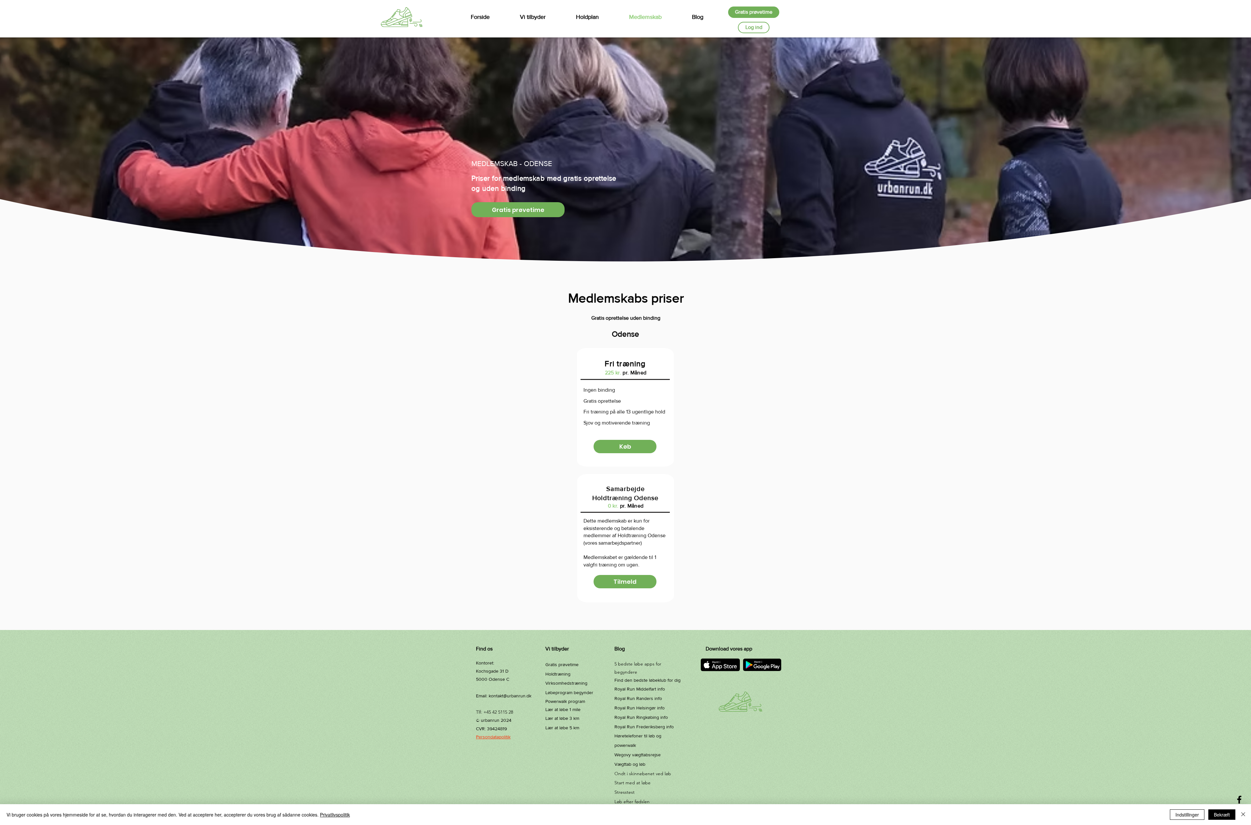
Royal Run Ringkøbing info (641, 717)
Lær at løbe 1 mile (563, 709)
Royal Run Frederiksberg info (644, 726)
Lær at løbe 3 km (562, 718)
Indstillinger (1187, 814)
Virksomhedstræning (566, 683)
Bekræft (1222, 814)
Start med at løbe (632, 783)
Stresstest (624, 792)
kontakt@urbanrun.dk (510, 695)
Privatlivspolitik (335, 814)
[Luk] (1243, 814)
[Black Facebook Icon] (1239, 799)
